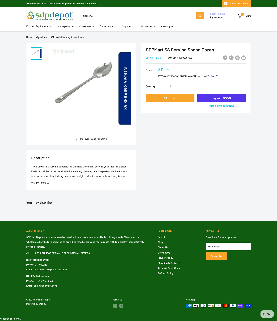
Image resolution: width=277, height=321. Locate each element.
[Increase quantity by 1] (178, 86)
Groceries (146, 26)
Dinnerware (106, 26)
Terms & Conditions (169, 268)
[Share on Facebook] (225, 57)
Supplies (127, 26)
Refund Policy (165, 273)
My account (217, 17)
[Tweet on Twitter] (237, 57)
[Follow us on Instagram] (121, 306)
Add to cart (170, 98)
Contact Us (164, 252)
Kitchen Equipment (37, 26)
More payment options (221, 105)
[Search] (200, 15)
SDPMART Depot (154, 57)
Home (29, 37)
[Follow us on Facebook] (115, 306)
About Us (163, 247)
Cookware (85, 26)
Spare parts (63, 26)
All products (41, 37)
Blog (160, 242)
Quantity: (151, 86)
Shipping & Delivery (169, 262)
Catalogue (167, 26)
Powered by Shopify (36, 303)
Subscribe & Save (238, 3)
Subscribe (216, 256)
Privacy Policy (165, 257)
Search (162, 236)
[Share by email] (243, 57)
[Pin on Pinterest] (231, 57)
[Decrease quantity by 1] (161, 86)
